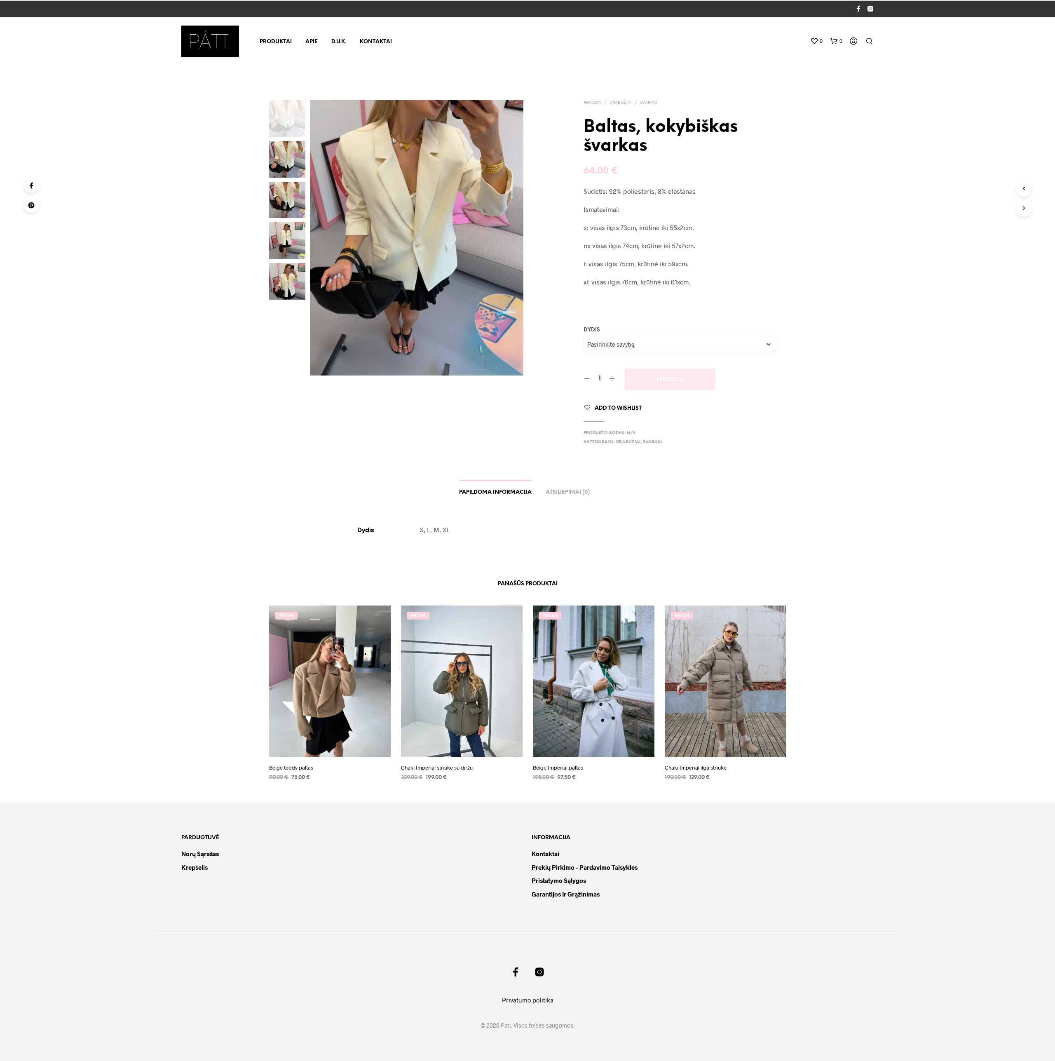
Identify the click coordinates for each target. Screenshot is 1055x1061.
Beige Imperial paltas (558, 767)
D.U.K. (338, 42)
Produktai (276, 42)
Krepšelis (194, 867)
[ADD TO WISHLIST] (329, 745)
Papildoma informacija (495, 492)
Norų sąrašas (200, 853)
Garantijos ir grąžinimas (566, 894)
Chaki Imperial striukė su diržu (437, 767)
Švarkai (648, 103)
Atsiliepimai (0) (568, 492)
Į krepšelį (670, 379)
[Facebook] (31, 185)
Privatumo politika (527, 1000)
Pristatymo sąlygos (559, 880)
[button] (816, 41)
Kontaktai (376, 42)
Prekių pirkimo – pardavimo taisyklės (585, 867)
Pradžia (592, 103)
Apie (311, 42)
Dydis (592, 330)
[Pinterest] (31, 205)
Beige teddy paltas (291, 767)
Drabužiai (621, 103)
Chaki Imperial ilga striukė (696, 767)
